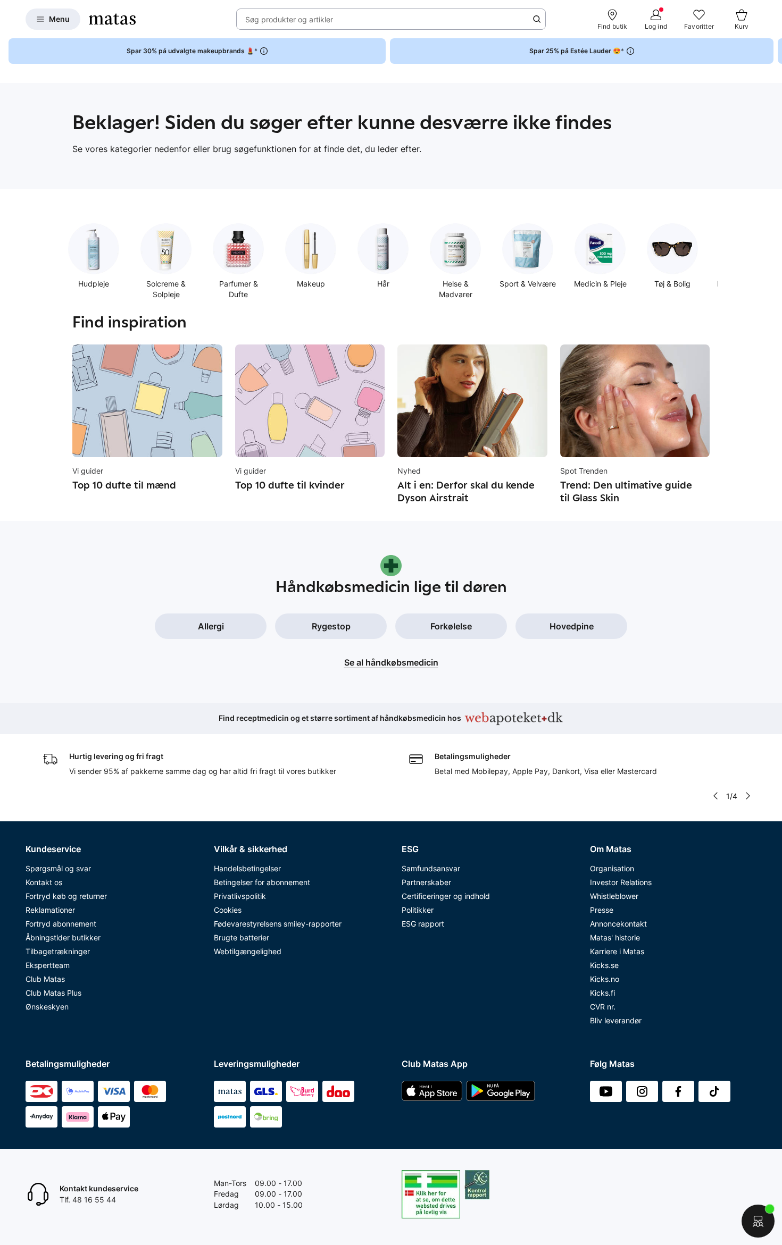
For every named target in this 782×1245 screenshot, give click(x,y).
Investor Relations (621, 882)
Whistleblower (614, 896)
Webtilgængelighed (247, 951)
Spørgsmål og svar (58, 868)
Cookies (228, 909)
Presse (601, 909)
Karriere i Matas (617, 951)
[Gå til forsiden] (112, 19)
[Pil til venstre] (715, 795)
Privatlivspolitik (240, 896)
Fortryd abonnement (61, 923)
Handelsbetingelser (247, 868)
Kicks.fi (602, 992)
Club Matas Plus (53, 992)
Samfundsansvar (431, 868)
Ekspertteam (48, 965)
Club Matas (45, 978)
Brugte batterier (241, 937)
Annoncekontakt (618, 923)
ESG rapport (423, 923)
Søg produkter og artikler (289, 19)
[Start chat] (758, 1221)
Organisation (612, 868)
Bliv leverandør (616, 1020)
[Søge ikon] (536, 19)
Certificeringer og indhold (446, 896)
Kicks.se (604, 965)
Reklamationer (50, 909)
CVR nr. (602, 1006)
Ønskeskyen (47, 1006)
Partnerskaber (426, 882)
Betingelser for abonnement (262, 882)
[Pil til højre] (773, 51)
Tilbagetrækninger (58, 951)
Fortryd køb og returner (66, 896)
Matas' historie (615, 937)
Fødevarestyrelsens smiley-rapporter (278, 923)
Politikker (418, 909)
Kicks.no (604, 978)
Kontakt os (44, 882)
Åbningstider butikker (63, 937)
